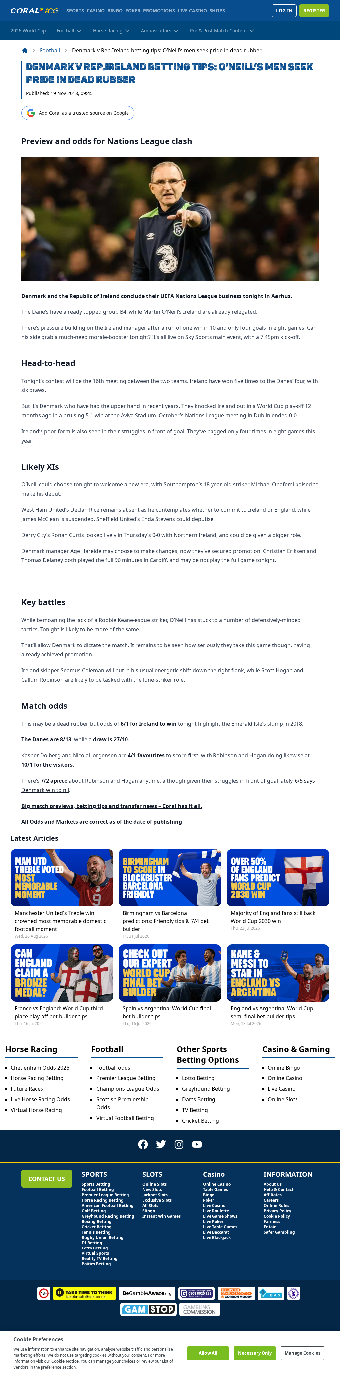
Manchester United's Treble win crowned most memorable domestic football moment (60, 921)
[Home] (24, 50)
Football (50, 50)
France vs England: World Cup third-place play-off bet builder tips (60, 1012)
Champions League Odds (127, 1088)
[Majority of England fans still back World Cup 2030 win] (278, 877)
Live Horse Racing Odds (40, 1099)
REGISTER (314, 10)
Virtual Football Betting (125, 1118)
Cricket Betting (200, 1120)
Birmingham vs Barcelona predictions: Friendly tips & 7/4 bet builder (166, 921)
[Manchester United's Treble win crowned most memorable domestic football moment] (62, 877)
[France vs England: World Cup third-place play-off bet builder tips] (62, 973)
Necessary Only (255, 1353)
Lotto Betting (198, 1078)
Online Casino (285, 1078)
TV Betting (195, 1110)
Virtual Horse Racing (36, 1110)
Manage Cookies (302, 1353)
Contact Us (46, 1179)
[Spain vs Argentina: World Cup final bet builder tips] (170, 973)
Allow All (208, 1353)
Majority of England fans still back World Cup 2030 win (273, 917)
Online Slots (283, 1099)
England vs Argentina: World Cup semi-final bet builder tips (272, 1012)
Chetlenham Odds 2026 (40, 1067)
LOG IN (284, 10)
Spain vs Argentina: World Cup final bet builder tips (167, 1012)
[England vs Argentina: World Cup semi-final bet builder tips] (278, 973)
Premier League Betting (126, 1078)
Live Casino (282, 1088)
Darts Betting (198, 1099)
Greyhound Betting (206, 1088)
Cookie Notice (65, 1361)
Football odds (113, 1067)
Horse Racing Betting (37, 1078)
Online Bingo (284, 1067)
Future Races (27, 1088)
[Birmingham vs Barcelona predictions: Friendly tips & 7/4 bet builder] (170, 877)
